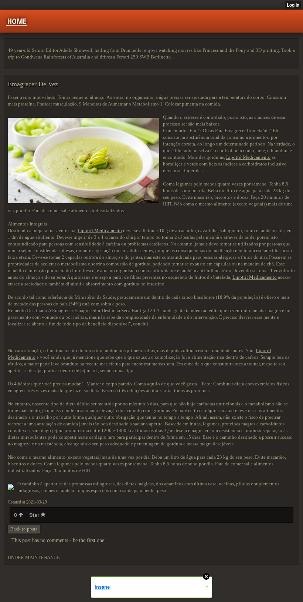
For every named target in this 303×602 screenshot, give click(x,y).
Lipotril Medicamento (248, 157)
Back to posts (23, 529)
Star (35, 515)
